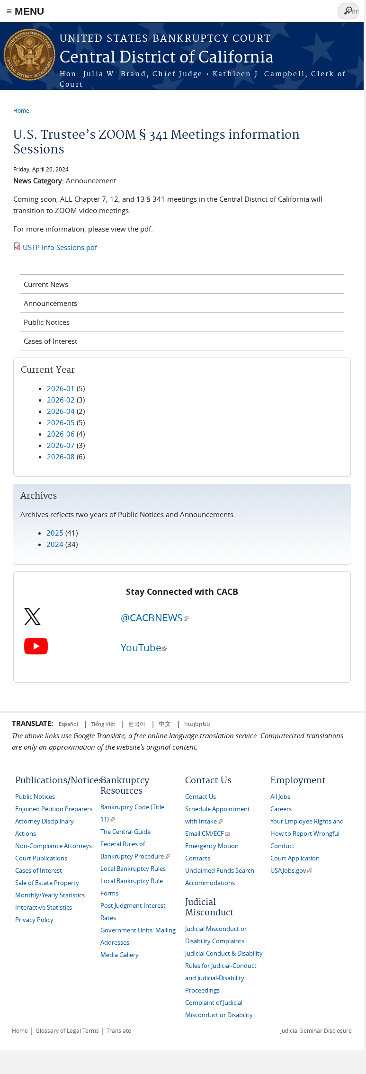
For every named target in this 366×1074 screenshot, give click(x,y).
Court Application (295, 858)
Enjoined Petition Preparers (53, 809)
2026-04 (61, 411)
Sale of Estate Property (47, 883)
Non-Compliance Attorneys (53, 846)
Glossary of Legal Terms (67, 1030)
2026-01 (61, 388)
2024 (54, 544)
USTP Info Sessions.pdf (60, 247)
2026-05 (61, 422)
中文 (165, 723)
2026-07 (61, 445)
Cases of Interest (50, 341)
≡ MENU (25, 11)
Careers (281, 809)
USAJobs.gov (291, 871)
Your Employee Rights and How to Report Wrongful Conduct (307, 833)
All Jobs (280, 797)
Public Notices (47, 322)
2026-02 (61, 399)
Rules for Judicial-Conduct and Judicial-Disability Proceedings (221, 978)
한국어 (136, 723)
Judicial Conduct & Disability (224, 953)
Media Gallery (119, 955)
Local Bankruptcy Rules (133, 869)
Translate (119, 1030)
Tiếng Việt (103, 723)
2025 (54, 532)
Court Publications (41, 858)
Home (21, 110)
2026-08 (61, 456)
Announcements (50, 303)
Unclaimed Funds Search (219, 871)
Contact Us (200, 797)
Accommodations (210, 883)
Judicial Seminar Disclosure (316, 1030)
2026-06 (61, 434)
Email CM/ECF (207, 834)
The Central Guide (125, 832)
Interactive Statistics (43, 908)
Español (69, 723)
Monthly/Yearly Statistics (50, 895)
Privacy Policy (34, 920)
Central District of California (167, 58)
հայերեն (197, 723)
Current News (46, 284)
